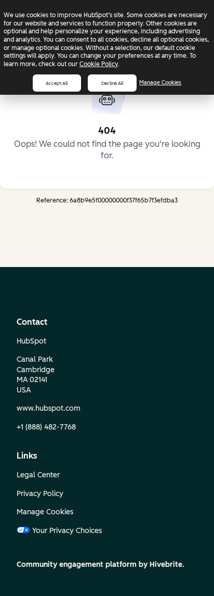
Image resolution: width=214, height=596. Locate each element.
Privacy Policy (40, 493)
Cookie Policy (98, 64)
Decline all (112, 83)
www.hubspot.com (49, 408)
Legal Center (38, 475)
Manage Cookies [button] (45, 512)
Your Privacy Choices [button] (67, 530)
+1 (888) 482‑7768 (46, 427)
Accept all (57, 83)
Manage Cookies (160, 82)
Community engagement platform (77, 564)
